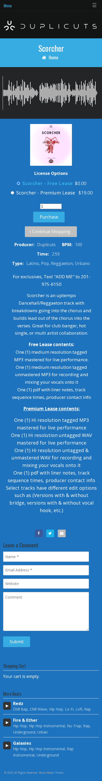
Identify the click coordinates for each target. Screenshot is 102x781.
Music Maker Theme (51, 772)
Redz (18, 703)
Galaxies (22, 743)
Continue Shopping (50, 231)
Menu (8, 5)
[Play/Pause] (7, 706)
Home (53, 57)
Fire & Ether (25, 720)
